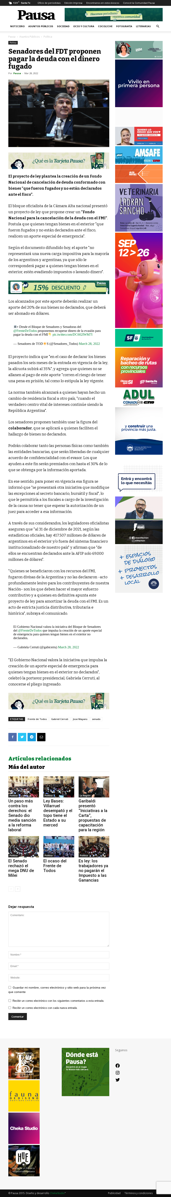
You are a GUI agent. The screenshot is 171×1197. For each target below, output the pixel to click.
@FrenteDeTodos (25, 331)
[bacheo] (139, 386)
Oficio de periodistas (49, 2)
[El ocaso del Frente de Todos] (58, 846)
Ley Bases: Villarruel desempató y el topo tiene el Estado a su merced (57, 813)
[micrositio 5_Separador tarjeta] (58, 160)
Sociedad (63, 26)
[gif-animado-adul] (139, 405)
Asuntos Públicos (40, 26)
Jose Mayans (80, 719)
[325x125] (139, 144)
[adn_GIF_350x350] (139, 592)
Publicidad (114, 1193)
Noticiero (17, 26)
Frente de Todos (37, 719)
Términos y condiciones (138, 1193)
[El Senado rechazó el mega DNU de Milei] (23, 846)
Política (13, 42)
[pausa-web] (139, 182)
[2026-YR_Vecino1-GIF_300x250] (139, 494)
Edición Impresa (73, 2)
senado (96, 719)
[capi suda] (139, 327)
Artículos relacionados (39, 759)
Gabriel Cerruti (59, 719)
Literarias (143, 26)
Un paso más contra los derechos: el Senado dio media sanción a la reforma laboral (22, 815)
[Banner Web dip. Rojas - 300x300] (139, 543)
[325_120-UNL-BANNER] (139, 125)
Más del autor (26, 767)
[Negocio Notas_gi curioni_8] (58, 287)
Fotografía (124, 26)
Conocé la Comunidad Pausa (139, 2)
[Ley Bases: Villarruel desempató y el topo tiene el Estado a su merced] (58, 786)
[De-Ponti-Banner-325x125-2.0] (139, 57)
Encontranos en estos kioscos (102, 2)
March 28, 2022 (89, 344)
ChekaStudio (57, 1193)
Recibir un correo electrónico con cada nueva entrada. (45, 1007)
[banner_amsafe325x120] (139, 163)
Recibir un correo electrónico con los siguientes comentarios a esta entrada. (58, 1000)
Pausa (11, 36)
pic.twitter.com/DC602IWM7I (72, 334)
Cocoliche (105, 26)
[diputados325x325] (139, 454)
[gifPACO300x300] (139, 106)
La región (85, 795)
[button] (158, 26)
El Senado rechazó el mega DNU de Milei (21, 868)
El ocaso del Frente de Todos (55, 865)
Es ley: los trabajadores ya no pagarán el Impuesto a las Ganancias (93, 870)
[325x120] (139, 346)
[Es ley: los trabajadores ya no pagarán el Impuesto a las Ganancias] (94, 846)
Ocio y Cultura (83, 26)
